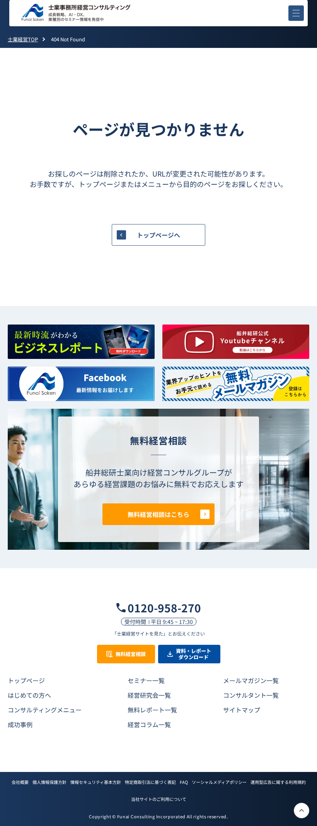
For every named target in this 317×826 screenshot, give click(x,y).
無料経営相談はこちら (158, 514)
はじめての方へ (29, 695)
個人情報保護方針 (49, 782)
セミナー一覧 (146, 680)
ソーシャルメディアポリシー (219, 782)
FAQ (184, 782)
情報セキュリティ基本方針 (95, 782)
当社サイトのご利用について (158, 799)
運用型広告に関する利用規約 (278, 782)
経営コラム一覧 (149, 724)
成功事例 (20, 724)
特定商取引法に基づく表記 (150, 782)
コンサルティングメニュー (45, 709)
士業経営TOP (23, 39)
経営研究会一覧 (149, 695)
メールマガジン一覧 (251, 680)
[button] (296, 13)
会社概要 (20, 782)
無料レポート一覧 (152, 709)
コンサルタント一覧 (251, 695)
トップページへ (158, 235)
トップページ (26, 680)
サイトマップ (241, 709)
